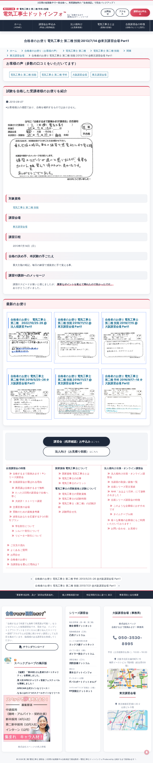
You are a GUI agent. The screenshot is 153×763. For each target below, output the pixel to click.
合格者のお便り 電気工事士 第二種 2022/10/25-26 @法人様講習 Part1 (30, 323)
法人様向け (77, 25)
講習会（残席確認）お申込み (77, 441)
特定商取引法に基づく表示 (99, 595)
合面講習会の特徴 (135, 25)
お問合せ (107, 12)
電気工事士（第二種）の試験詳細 (77, 505)
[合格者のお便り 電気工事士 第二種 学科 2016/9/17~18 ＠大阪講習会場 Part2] (124, 401)
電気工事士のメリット (73, 483)
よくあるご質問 (18, 549)
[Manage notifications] (146, 752)
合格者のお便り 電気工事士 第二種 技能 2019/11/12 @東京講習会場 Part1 (75, 323)
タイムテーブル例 (123, 514)
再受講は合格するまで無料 (29, 487)
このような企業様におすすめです (127, 507)
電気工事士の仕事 (71, 478)
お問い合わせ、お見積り (124, 528)
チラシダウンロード (34, 646)
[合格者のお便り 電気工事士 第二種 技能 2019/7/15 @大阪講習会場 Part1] (124, 346)
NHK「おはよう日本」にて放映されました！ (126, 493)
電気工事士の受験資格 (73, 493)
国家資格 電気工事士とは (75, 473)
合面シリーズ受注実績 (122, 486)
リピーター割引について (28, 535)
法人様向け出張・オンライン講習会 (126, 475)
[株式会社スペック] (8, 660)
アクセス (122, 12)
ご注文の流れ (17, 545)
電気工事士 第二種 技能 (105, 50)
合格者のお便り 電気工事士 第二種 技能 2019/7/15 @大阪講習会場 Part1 (121, 323)
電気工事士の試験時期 (73, 498)
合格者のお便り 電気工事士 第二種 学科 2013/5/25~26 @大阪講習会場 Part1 (77, 578)
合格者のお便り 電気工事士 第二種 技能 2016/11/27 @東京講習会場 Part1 (75, 379)
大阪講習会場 (79, 74)
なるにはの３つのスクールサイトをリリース (38, 693)
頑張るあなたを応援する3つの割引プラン (28, 518)
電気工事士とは (105, 25)
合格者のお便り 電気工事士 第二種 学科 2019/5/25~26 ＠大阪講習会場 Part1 (30, 379)
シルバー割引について (26, 530)
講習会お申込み (140, 12)
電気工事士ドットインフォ (34, 14)
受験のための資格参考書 (25, 511)
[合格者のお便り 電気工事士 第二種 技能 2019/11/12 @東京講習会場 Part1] (76, 345)
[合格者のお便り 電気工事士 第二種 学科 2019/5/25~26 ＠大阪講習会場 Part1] (29, 401)
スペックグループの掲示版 (30, 663)
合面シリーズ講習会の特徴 (125, 499)
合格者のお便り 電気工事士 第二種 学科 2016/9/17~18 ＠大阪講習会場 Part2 (124, 379)
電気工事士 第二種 (75, 50)
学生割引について (24, 526)
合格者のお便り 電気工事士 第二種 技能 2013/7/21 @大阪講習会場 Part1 (75, 585)
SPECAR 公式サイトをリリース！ (33, 688)
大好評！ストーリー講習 (28, 501)
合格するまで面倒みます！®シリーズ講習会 (27, 475)
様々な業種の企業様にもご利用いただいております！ (126, 522)
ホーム (18, 25)
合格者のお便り (18, 559)
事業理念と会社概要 (129, 595)
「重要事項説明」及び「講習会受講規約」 (34, 595)
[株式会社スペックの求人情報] (32, 718)
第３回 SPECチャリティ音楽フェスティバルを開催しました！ (38, 682)
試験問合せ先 (68, 511)
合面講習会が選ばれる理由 (27, 481)
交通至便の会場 (21, 506)
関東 (128, 50)
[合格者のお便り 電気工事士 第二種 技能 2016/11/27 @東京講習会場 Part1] (76, 401)
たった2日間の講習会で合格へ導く (29, 494)
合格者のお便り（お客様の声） (41, 50)
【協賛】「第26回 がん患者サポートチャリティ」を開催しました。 (38, 674)
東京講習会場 (16, 55)
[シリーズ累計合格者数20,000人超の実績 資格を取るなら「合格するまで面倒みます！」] (25, 613)
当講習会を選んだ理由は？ (24, 564)
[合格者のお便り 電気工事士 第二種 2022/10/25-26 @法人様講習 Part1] (29, 345)
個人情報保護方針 (70, 595)
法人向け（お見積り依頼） (76, 451)
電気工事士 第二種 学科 (54, 74)
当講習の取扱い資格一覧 (124, 481)
